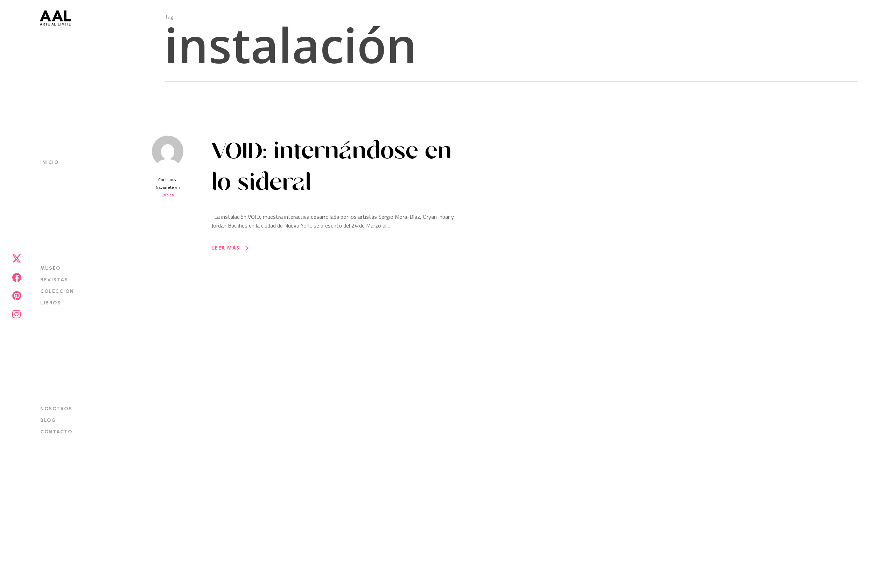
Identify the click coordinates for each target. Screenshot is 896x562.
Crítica (167, 195)
